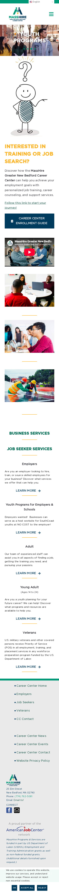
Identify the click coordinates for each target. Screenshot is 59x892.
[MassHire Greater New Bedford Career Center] (17, 8)
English (36, 2)
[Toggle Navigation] (51, 14)
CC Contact (25, 719)
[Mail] (17, 810)
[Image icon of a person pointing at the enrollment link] (29, 57)
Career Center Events (32, 744)
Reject (42, 888)
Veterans (23, 710)
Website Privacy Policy (33, 760)
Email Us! (19, 800)
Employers (23, 694)
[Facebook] (9, 810)
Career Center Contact (33, 752)
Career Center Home (31, 686)
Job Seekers (25, 702)
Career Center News (31, 736)
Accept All (27, 888)
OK (14, 888)
